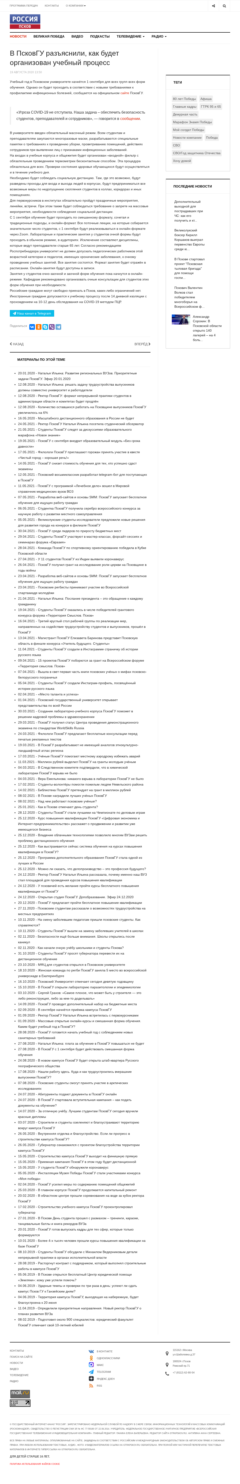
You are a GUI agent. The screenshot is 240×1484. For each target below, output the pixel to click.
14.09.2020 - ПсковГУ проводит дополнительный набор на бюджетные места (77, 1004)
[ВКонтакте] (32, 327)
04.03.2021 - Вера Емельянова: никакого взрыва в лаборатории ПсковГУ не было (81, 779)
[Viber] (52, 327)
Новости (18, 36)
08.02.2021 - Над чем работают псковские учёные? (57, 801)
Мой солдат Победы (188, 130)
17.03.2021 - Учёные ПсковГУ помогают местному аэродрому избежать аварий (79, 756)
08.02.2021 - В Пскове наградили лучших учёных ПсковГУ (62, 796)
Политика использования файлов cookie (35, 1464)
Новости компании (187, 137)
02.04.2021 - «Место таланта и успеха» (48, 694)
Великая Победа (49, 36)
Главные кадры (184, 106)
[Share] (213, 5)
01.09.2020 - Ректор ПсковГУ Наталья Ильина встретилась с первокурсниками (78, 1015)
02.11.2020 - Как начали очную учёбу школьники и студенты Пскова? (71, 948)
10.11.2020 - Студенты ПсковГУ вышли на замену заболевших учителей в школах (80, 931)
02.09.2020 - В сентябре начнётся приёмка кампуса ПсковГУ (65, 1010)
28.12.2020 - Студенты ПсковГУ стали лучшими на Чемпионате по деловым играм (81, 812)
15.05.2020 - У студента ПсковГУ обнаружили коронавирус (63, 1167)
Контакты (52, 5)
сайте (125, 93)
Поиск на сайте (21, 1356)
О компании (74, 5)
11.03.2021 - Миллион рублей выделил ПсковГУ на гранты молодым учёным (77, 762)
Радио (158, 36)
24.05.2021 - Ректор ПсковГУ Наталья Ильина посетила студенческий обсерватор (81, 424)
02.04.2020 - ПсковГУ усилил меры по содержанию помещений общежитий (76, 1184)
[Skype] (45, 327)
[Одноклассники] (38, 327)
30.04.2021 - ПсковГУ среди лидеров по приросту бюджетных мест (69, 531)
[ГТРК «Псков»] (25, 21)
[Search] (224, 5)
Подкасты (100, 36)
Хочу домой (182, 161)
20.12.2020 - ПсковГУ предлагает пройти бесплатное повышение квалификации (80, 903)
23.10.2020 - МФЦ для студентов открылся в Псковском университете (71, 964)
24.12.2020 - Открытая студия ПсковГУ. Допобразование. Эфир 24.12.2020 (76, 897)
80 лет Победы (184, 99)
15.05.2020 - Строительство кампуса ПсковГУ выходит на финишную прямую (78, 1156)
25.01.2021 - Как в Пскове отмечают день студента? (58, 807)
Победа (212, 137)
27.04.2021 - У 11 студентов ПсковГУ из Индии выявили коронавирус (71, 559)
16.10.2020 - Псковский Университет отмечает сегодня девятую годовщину (76, 981)
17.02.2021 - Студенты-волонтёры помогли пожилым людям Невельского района (80, 784)
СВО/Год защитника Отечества (197, 153)
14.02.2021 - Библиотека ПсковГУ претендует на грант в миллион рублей (74, 790)
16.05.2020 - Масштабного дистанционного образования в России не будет (76, 418)
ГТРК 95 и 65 (211, 106)
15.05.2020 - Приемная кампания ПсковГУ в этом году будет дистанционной (77, 1162)
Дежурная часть (185, 114)
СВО (176, 145)
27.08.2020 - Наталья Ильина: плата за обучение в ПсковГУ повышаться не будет (81, 1043)
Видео (77, 36)
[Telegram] (58, 327)
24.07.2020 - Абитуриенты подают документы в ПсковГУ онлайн (67, 1094)
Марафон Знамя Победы (192, 122)
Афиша (206, 99)
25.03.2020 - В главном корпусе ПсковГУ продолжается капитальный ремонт (77, 1190)
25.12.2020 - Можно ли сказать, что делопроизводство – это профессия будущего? (82, 869)
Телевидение (129, 36)
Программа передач (24, 5)
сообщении (130, 119)
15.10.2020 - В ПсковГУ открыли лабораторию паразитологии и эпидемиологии (79, 987)
